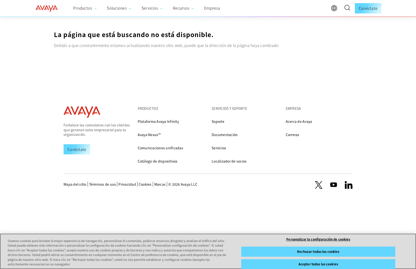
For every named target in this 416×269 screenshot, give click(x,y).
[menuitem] (85, 8)
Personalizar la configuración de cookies (318, 239)
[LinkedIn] (348, 185)
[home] (47, 8)
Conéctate (368, 8)
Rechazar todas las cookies (318, 251)
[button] (347, 8)
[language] (335, 9)
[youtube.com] (334, 185)
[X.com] (318, 185)
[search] (347, 8)
